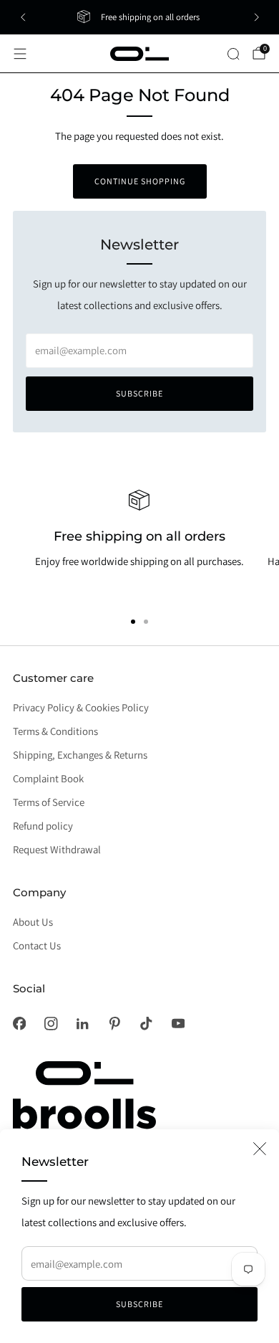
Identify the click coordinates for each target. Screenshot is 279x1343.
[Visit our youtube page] (178, 1023)
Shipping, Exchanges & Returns (80, 754)
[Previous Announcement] (22, 17)
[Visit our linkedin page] (82, 1023)
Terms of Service (48, 802)
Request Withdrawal (57, 849)
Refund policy (43, 825)
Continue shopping (139, 181)
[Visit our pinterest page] (114, 1023)
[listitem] (139, 17)
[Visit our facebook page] (19, 1023)
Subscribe (139, 1304)
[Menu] (20, 54)
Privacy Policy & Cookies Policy (81, 707)
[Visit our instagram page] (51, 1023)
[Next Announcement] (256, 17)
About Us (33, 922)
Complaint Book (48, 778)
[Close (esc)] (259, 1148)
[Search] (233, 54)
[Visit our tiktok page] (146, 1023)
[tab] (133, 622)
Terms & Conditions (55, 731)
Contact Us (37, 945)
